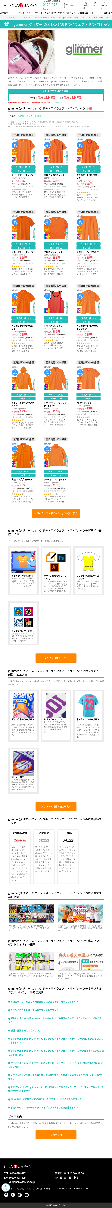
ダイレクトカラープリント (23, 716)
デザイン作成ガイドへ (56, 658)
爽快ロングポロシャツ (23, 470)
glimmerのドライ (44, 857)
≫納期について (59, 102)
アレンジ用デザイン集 (23, 623)
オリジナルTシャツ (31, 17)
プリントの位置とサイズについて (88, 570)
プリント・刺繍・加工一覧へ (56, 806)
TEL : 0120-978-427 (15, 1173)
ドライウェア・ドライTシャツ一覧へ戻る (56, 513)
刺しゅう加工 (23, 771)
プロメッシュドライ (56, 242)
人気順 (12, 115)
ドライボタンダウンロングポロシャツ (56, 394)
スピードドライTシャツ (23, 167)
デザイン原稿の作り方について (56, 570)
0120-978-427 (51, 6)
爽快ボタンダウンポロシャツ (23, 317)
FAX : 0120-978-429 (15, 1177)
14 (88, 108)
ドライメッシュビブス (56, 317)
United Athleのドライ (20, 857)
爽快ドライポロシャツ (56, 167)
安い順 (21, 115)
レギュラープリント (56, 716)
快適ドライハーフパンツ (88, 242)
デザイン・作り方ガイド (23, 570)
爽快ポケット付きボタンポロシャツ (88, 317)
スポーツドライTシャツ (23, 242)
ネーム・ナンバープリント (88, 716)
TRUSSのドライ (68, 857)
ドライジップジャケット (56, 470)
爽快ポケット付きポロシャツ (88, 167)
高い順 (29, 115)
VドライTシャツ (88, 394)
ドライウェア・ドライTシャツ (50, 17)
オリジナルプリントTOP (13, 17)
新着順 (38, 115)
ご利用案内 (56, 1134)
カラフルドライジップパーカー (23, 394)
